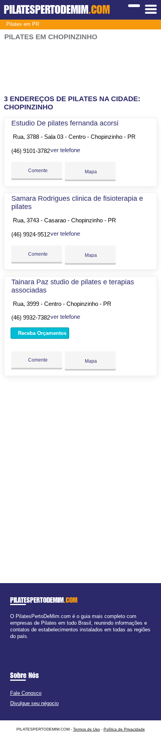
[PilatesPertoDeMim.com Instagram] (19, 643)
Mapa (90, 172)
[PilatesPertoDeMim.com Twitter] (15, 643)
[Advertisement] (80, 68)
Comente (37, 170)
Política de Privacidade (124, 729)
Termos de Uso (86, 729)
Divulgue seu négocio (34, 703)
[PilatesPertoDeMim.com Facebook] (12, 643)
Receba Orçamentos (41, 333)
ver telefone (65, 150)
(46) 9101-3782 (30, 150)
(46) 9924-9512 (30, 234)
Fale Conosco (25, 693)
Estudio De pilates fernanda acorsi (64, 123)
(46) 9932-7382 (30, 317)
